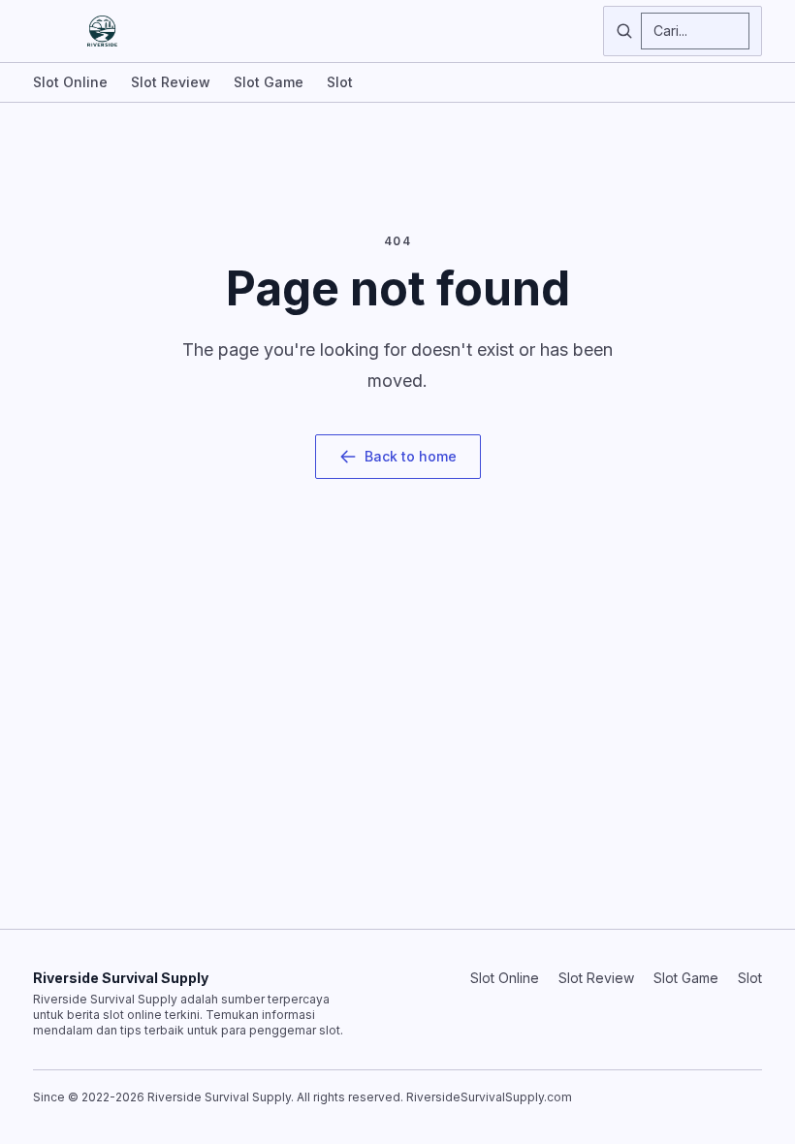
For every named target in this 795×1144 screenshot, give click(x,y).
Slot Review (170, 82)
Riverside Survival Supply (120, 977)
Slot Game (268, 82)
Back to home (411, 456)
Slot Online (70, 82)
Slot (340, 82)
